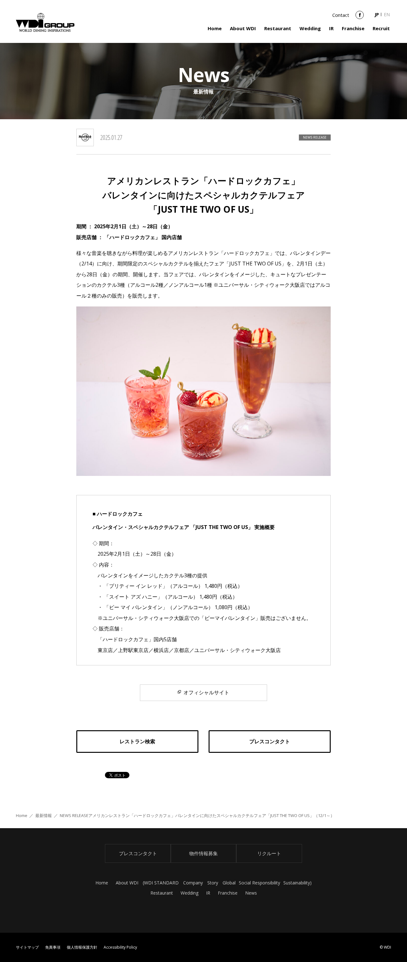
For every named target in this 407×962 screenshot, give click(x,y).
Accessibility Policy (120, 947)
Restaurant (277, 28)
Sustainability (296, 883)
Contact (340, 15)
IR (331, 28)
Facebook (360, 17)
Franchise (353, 28)
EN (387, 14)
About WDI (243, 28)
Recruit (381, 28)
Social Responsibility (259, 883)
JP (377, 14)
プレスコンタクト (138, 853)
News (251, 893)
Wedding (310, 28)
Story (212, 883)
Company (193, 883)
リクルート (269, 853)
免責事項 (52, 947)
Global (229, 883)
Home (215, 28)
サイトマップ (27, 947)
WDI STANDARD (161, 883)
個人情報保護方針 (82, 947)
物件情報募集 (203, 853)
